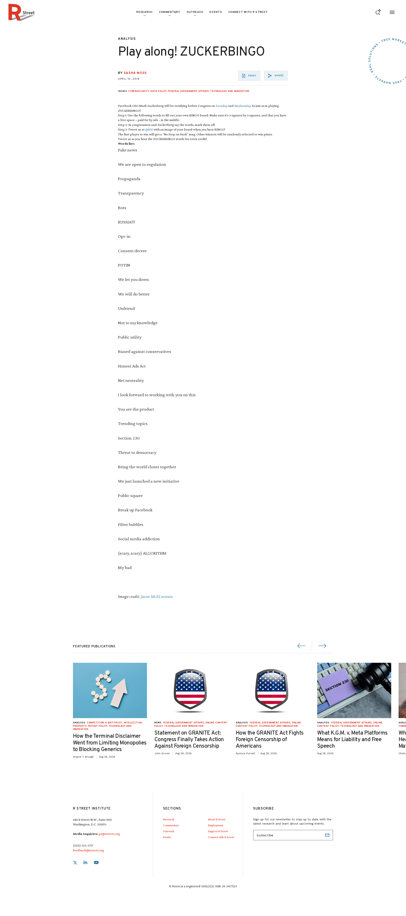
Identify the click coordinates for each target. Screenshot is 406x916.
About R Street (216, 819)
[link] (75, 863)
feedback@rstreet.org (88, 850)
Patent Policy (97, 726)
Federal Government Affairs (188, 91)
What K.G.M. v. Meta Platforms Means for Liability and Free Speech (352, 740)
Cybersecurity (138, 91)
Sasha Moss (135, 73)
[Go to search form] (378, 12)
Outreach (195, 12)
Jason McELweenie (157, 596)
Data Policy (159, 91)
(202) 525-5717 (83, 845)
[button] (276, 76)
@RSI (149, 129)
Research (168, 819)
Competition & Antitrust (104, 722)
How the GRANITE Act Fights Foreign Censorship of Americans (269, 740)
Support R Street (218, 831)
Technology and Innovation (229, 91)
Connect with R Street (248, 12)
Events (216, 12)
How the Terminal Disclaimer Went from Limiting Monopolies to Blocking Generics (110, 743)
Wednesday (242, 106)
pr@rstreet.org (109, 834)
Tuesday (222, 106)
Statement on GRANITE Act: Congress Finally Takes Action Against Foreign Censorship (189, 740)
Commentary (171, 825)
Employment (215, 825)
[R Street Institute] (21, 12)
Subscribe (327, 835)
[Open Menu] (392, 12)
